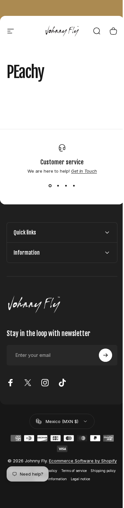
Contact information (62, 484)
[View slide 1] (50, 186)
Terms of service (86, 476)
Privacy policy (58, 476)
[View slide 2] (58, 186)
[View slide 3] (66, 186)
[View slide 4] (74, 186)
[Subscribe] (100, 355)
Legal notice (92, 484)
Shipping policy (29, 484)
